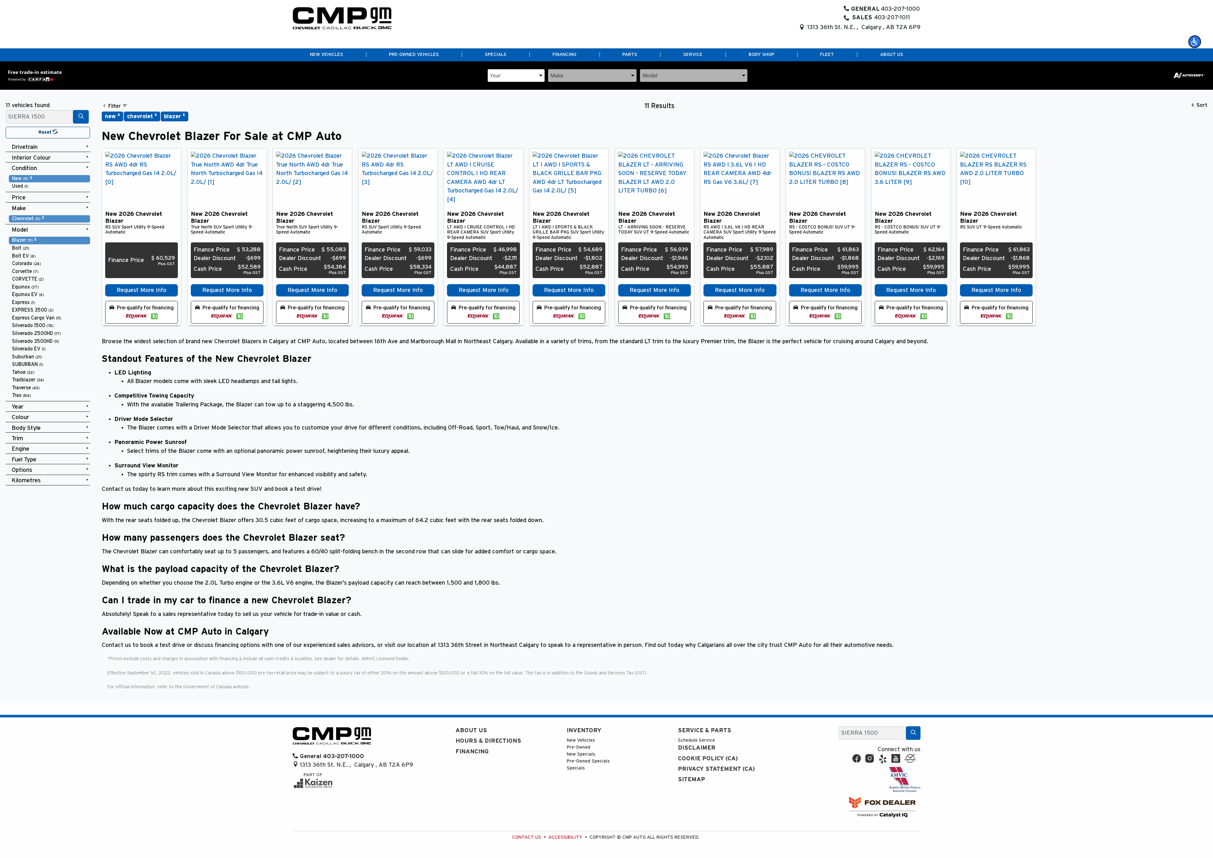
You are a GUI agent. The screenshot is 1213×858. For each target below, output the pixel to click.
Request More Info (141, 290)
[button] (1194, 41)
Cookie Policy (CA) (708, 759)
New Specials (581, 754)
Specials (576, 768)
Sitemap (691, 779)
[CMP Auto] (342, 18)
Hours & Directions (488, 741)
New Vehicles (581, 740)
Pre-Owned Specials (588, 761)
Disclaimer (696, 748)
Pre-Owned (578, 747)
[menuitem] (49, 179)
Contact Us (526, 837)
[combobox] (516, 75)
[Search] (81, 117)
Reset (46, 132)
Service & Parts (704, 730)
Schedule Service (696, 740)
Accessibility (565, 837)
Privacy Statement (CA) (716, 769)
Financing (472, 752)
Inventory (584, 730)
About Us (471, 730)
